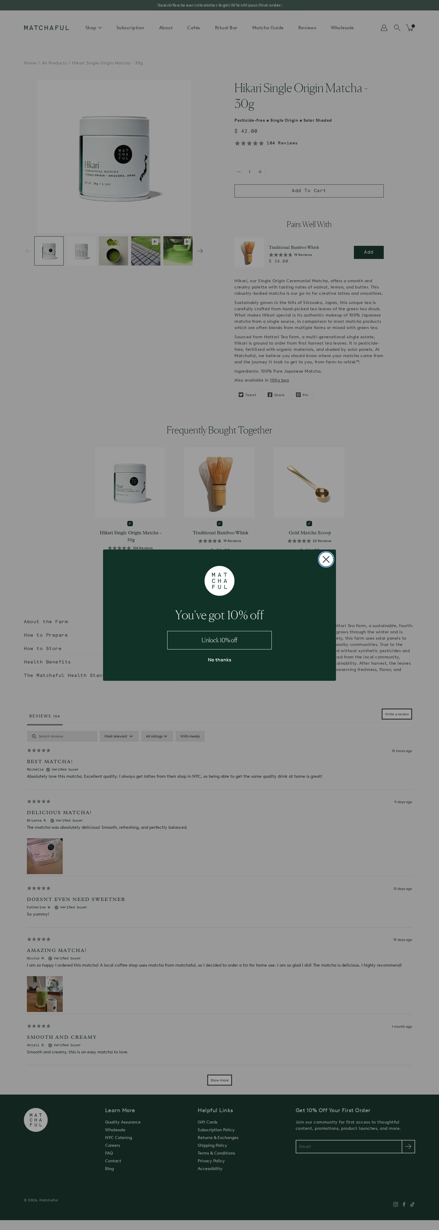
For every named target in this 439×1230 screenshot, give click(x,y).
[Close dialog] (326, 559)
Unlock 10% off (219, 640)
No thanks (219, 660)
